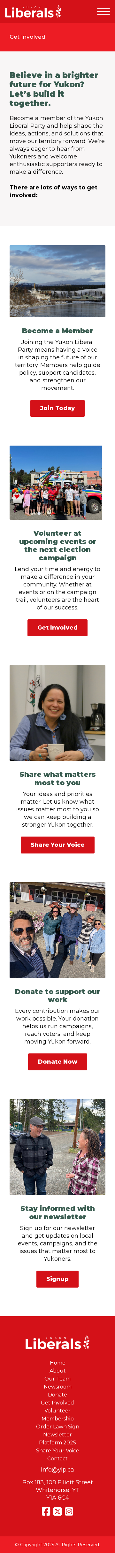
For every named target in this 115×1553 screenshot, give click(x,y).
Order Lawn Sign (57, 1427)
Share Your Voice (58, 844)
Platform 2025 (57, 1443)
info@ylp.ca (57, 1469)
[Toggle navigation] (103, 11)
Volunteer (57, 1411)
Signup (57, 1278)
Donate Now (57, 1061)
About (58, 1371)
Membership (58, 1419)
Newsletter (57, 1435)
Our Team (57, 1379)
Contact (57, 1459)
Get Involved (57, 627)
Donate (57, 1395)
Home (57, 1363)
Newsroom (58, 1387)
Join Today (57, 408)
